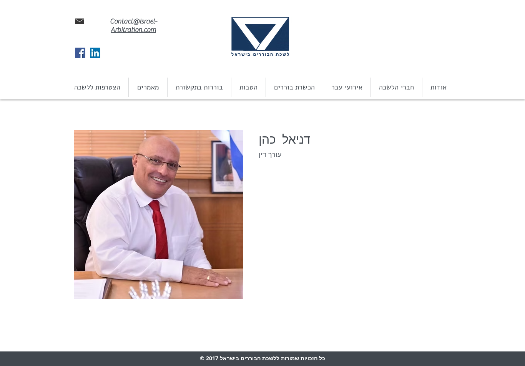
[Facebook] (80, 53)
